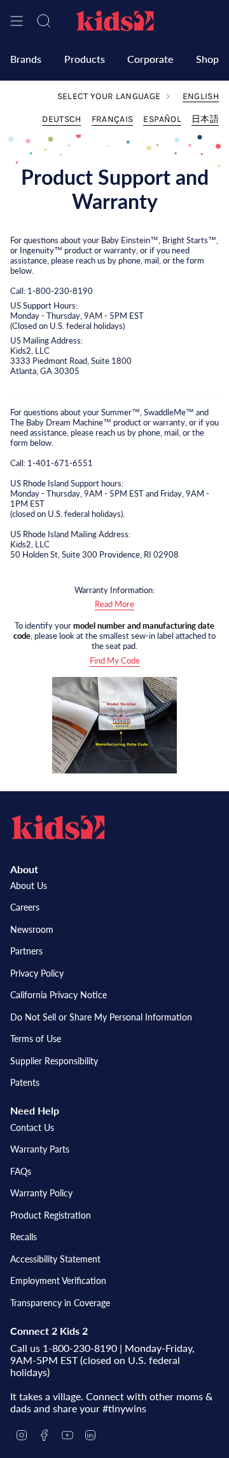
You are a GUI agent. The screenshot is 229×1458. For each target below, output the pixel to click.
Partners (26, 951)
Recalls (23, 1236)
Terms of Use (35, 1038)
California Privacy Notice (58, 994)
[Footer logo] (58, 827)
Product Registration (50, 1215)
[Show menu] (16, 21)
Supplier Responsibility (54, 1060)
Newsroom (31, 929)
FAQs (20, 1171)
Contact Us (32, 1127)
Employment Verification (58, 1280)
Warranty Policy (41, 1192)
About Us (28, 885)
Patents (24, 1082)
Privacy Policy (37, 973)
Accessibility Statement (55, 1259)
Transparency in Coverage (60, 1302)
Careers (24, 907)
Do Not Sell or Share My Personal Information (101, 1017)
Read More (114, 604)
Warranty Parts (39, 1149)
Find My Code (115, 660)
